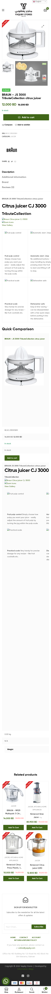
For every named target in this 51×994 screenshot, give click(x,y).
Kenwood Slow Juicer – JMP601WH (37, 816)
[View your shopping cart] (45, 9)
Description (8, 171)
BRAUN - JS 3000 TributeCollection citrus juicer (25, 339)
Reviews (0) (8, 187)
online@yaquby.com (26, 948)
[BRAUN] (12, 150)
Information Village (25, 969)
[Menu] (3, 10)
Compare (8, 125)
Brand (5, 182)
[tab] (25, 171)
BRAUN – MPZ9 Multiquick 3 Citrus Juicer (13, 812)
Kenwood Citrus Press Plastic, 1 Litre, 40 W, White (14, 867)
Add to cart (28, 117)
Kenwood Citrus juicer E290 (37, 866)
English (38, 1)
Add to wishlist (24, 125)
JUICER (13, 136)
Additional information (14, 176)
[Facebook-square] (23, 976)
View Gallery (7, 225)
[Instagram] (28, 976)
